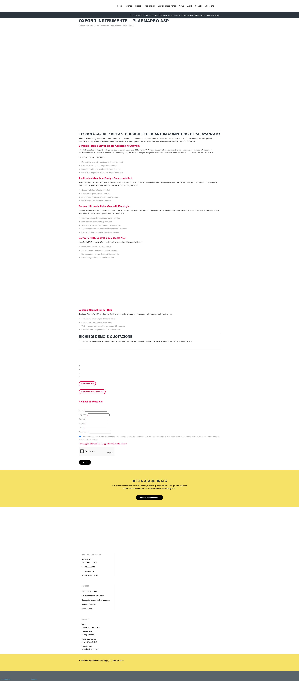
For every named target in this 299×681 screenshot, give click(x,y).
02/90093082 (90, 566)
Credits (121, 660)
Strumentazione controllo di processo (96, 600)
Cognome (83, 414)
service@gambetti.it (89, 642)
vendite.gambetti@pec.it (91, 627)
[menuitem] (120, 6)
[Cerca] (218, 6)
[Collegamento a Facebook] (84, 667)
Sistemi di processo (89, 591)
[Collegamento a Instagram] (91, 667)
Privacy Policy (84, 660)
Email (81, 427)
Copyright (106, 660)
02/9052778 (89, 571)
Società (82, 423)
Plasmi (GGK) (87, 608)
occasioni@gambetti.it (90, 649)
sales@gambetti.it (88, 634)
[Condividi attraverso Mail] (82, 376)
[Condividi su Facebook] (82, 365)
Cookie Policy (96, 660)
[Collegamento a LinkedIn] (80, 667)
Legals (114, 660)
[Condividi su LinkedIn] (82, 373)
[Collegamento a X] (87, 667)
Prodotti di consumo (89, 604)
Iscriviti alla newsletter (149, 497)
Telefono (82, 419)
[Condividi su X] (82, 369)
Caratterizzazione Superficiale (93, 595)
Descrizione (84, 432)
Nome (82, 410)
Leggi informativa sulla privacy (114, 443)
